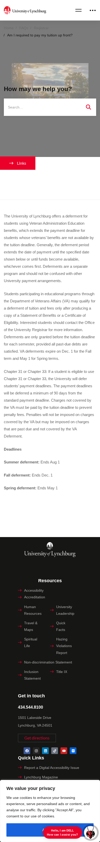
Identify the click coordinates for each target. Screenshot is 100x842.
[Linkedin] (45, 750)
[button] (37, 738)
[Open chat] (90, 832)
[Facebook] (27, 750)
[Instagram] (36, 750)
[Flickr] (73, 750)
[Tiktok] (54, 750)
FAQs (23, 28)
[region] (50, 811)
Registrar (41, 28)
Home (9, 28)
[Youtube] (64, 750)
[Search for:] (50, 107)
